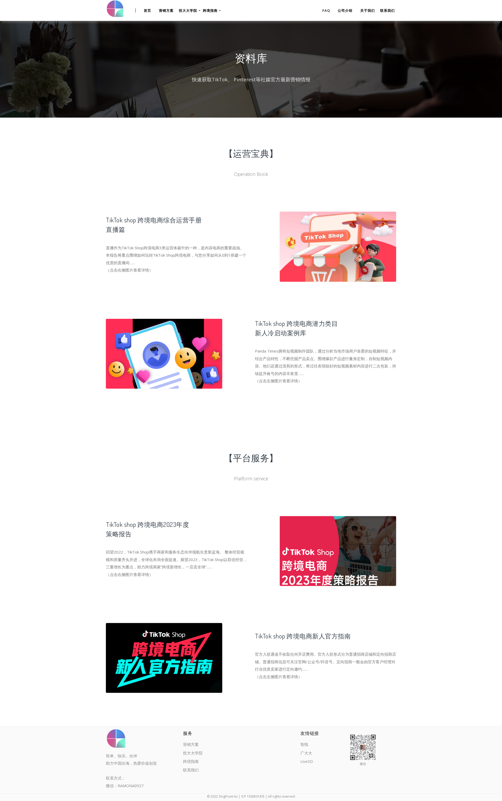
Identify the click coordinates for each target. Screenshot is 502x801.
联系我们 (387, 10)
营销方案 (166, 10)
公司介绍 (345, 10)
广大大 (306, 753)
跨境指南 (191, 761)
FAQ (326, 10)
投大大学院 (193, 753)
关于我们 (367, 10)
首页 (147, 10)
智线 (304, 744)
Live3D (306, 761)
